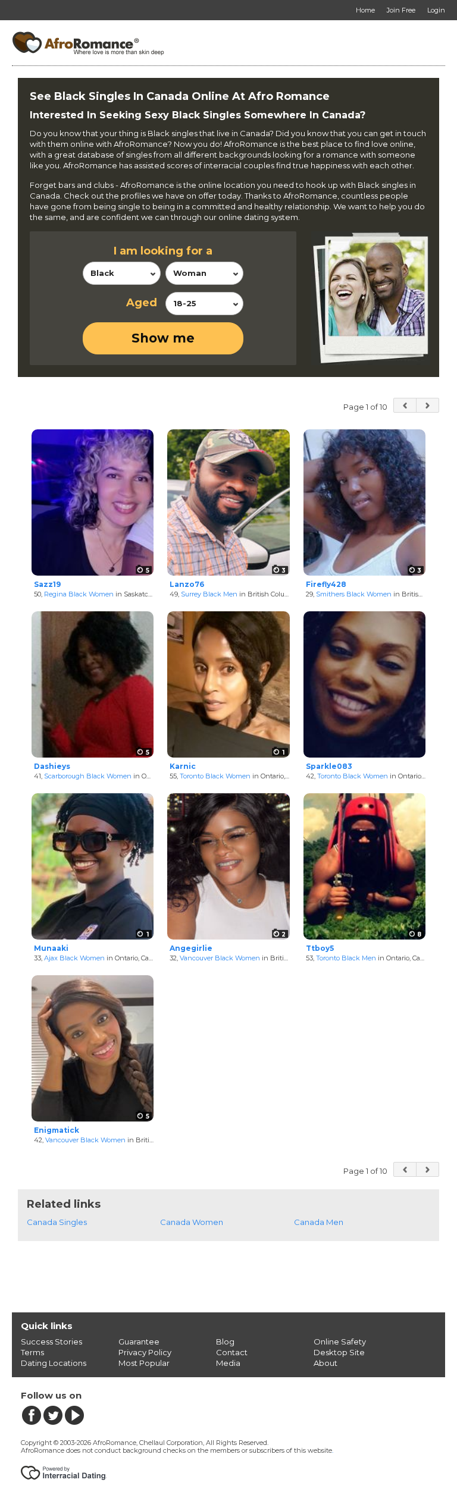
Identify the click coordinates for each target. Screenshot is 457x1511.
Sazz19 (47, 584)
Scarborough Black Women (88, 776)
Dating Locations (53, 1363)
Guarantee (138, 1341)
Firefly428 (326, 584)
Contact (232, 1352)
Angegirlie (191, 948)
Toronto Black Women (215, 776)
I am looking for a (163, 250)
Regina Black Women (79, 594)
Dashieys (52, 766)
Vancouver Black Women (220, 958)
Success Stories (51, 1341)
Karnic (183, 766)
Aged (141, 302)
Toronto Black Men (346, 958)
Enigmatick (56, 1130)
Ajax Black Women (74, 958)
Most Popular (144, 1363)
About (325, 1363)
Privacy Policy (144, 1352)
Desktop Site (339, 1352)
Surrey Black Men (209, 594)
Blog (225, 1341)
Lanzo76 (187, 584)
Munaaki (51, 948)
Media (228, 1363)
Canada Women (191, 1222)
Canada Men (318, 1222)
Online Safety (340, 1341)
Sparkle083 (329, 766)
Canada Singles (57, 1222)
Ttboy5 (320, 948)
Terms (32, 1352)
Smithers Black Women (354, 594)
